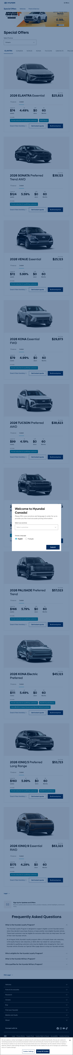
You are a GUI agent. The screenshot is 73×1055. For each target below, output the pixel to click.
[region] (36, 1046)
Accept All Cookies (42, 1051)
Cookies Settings (28, 1051)
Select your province (21, 523)
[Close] (70, 1040)
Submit (53, 547)
